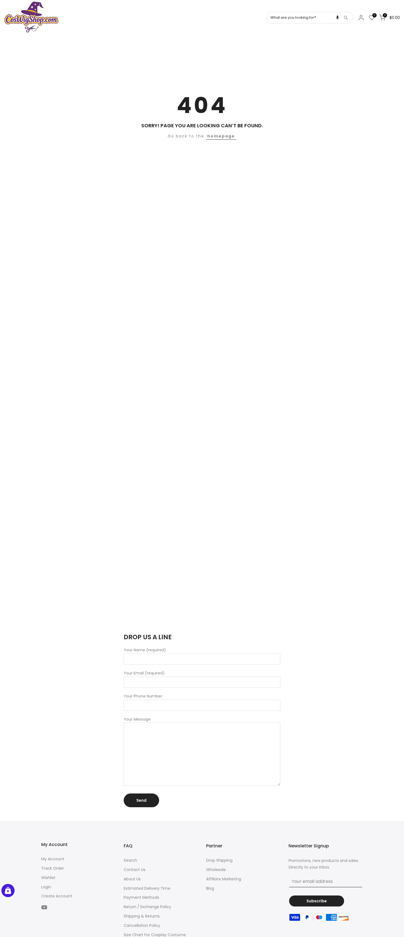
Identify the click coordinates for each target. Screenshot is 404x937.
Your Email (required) (144, 673)
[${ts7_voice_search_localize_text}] (337, 17)
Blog (210, 888)
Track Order (52, 868)
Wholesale (216, 869)
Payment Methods (141, 897)
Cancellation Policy (142, 925)
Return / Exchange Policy (147, 907)
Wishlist (48, 877)
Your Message (137, 719)
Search (130, 860)
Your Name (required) (145, 650)
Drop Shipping (219, 860)
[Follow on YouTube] (44, 907)
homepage (221, 136)
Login (46, 887)
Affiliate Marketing (223, 879)
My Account (52, 859)
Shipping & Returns (142, 916)
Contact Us (134, 869)
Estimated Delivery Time (147, 888)
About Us (132, 879)
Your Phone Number (143, 696)
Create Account (56, 896)
